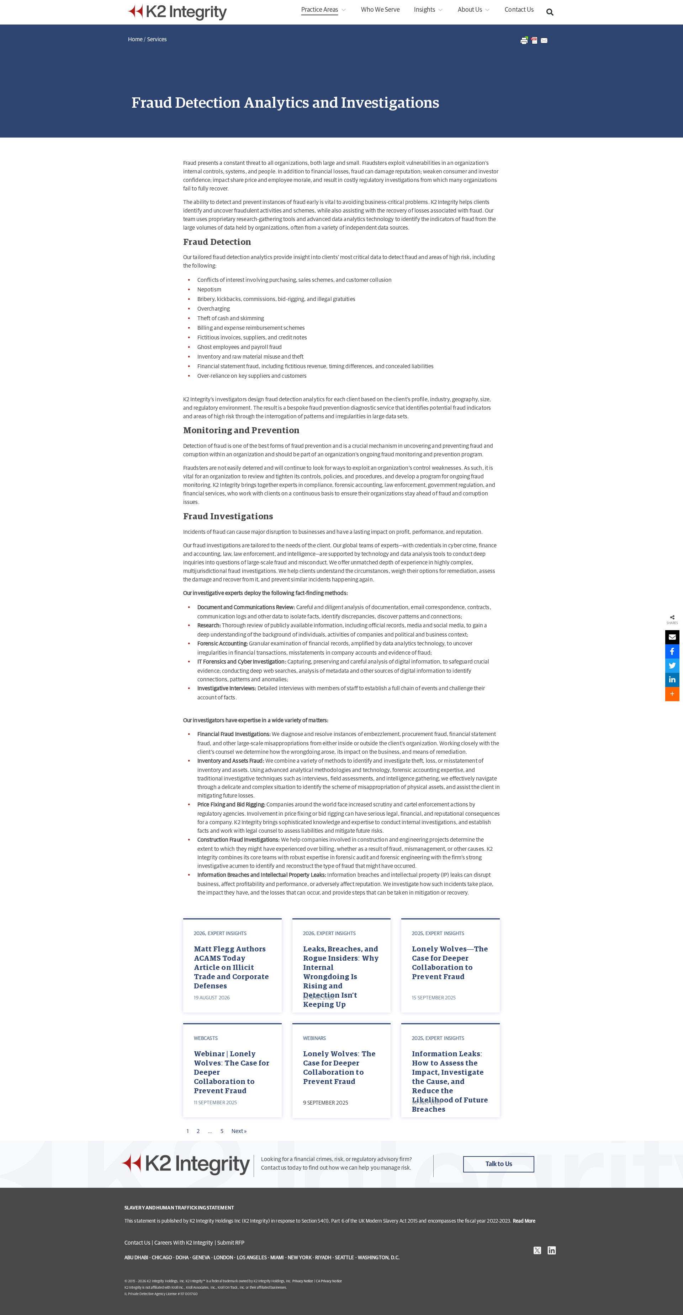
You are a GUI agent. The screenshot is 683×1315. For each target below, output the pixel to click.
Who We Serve (380, 10)
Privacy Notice (302, 1281)
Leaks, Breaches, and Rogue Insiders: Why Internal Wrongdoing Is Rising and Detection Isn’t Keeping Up (341, 966)
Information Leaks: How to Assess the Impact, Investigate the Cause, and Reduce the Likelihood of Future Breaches (450, 1071)
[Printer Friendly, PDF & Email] (534, 44)
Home (135, 39)
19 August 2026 (212, 997)
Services (157, 39)
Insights (424, 10)
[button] (550, 12)
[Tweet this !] (672, 666)
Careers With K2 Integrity (183, 1243)
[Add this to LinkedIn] (672, 680)
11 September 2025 (215, 1102)
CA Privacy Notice (329, 1281)
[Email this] (672, 637)
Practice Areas (319, 10)
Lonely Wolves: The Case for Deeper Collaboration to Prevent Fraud (339, 1068)
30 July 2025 (426, 1102)
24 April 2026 (318, 997)
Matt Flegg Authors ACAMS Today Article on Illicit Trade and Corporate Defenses (231, 966)
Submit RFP (231, 1243)
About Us (470, 10)
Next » (239, 1131)
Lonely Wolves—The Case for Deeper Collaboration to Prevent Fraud (450, 963)
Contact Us (519, 10)
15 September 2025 (434, 997)
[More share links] (672, 694)
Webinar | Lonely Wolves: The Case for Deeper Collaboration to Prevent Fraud (231, 1071)
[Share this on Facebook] (672, 651)
